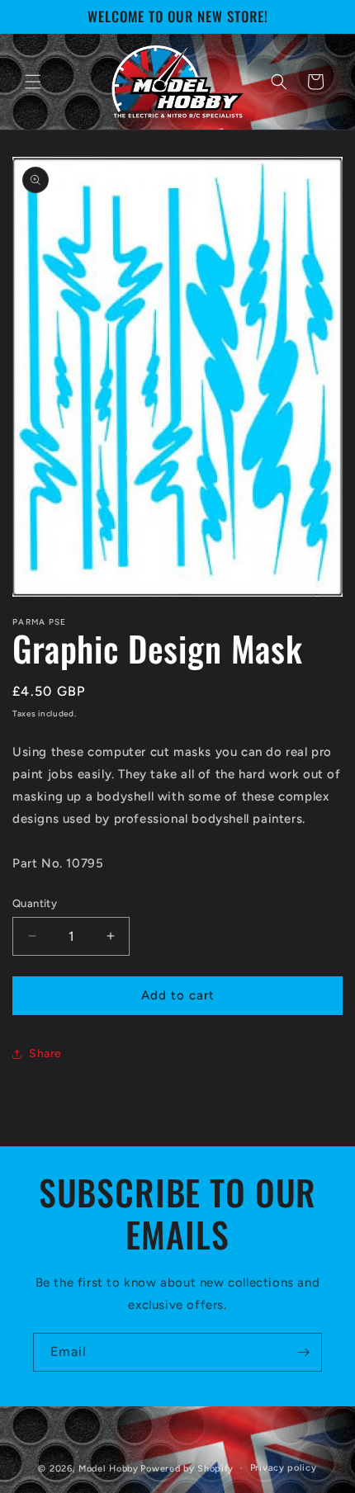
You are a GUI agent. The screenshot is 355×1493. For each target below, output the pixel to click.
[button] (33, 82)
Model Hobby (108, 1467)
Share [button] (45, 1054)
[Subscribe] (303, 1352)
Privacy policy (283, 1467)
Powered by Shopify (187, 1467)
